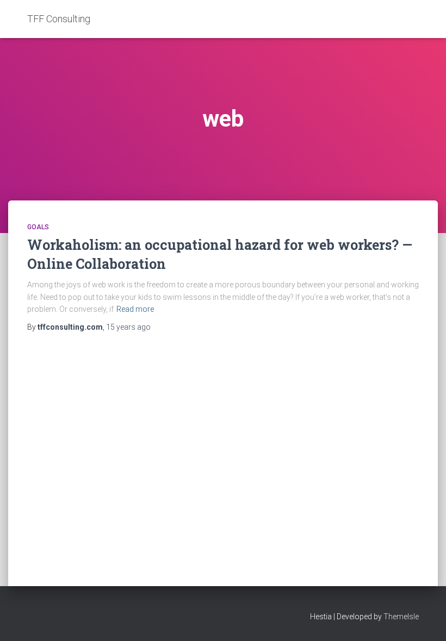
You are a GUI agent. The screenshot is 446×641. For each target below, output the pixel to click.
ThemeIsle (401, 616)
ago (128, 327)
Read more (135, 309)
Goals (38, 227)
